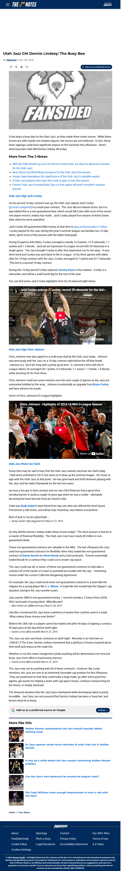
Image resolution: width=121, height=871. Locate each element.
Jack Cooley (34, 195)
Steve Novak (51, 555)
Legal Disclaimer (45, 844)
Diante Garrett (30, 555)
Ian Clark (34, 463)
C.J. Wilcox (51, 586)
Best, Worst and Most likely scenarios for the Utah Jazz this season (51, 172)
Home (12, 812)
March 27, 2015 (54, 521)
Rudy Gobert (28, 505)
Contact (64, 833)
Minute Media (19, 857)
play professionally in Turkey (90, 226)
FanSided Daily (20, 838)
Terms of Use (100, 838)
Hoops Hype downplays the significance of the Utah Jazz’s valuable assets (56, 176)
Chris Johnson (35, 349)
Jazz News (24, 812)
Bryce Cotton (100, 384)
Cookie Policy (19, 844)
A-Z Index (98, 844)
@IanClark (41, 517)
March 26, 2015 (53, 605)
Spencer (12, 60)
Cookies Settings (21, 849)
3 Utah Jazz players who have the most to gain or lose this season (50, 180)
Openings (41, 833)
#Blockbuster (54, 601)
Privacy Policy (68, 838)
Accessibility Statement (74, 844)
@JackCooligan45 (20, 207)
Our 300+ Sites (101, 833)
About (14, 833)
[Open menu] (7, 4)
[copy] (27, 67)
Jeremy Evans (66, 269)
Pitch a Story (43, 838)
